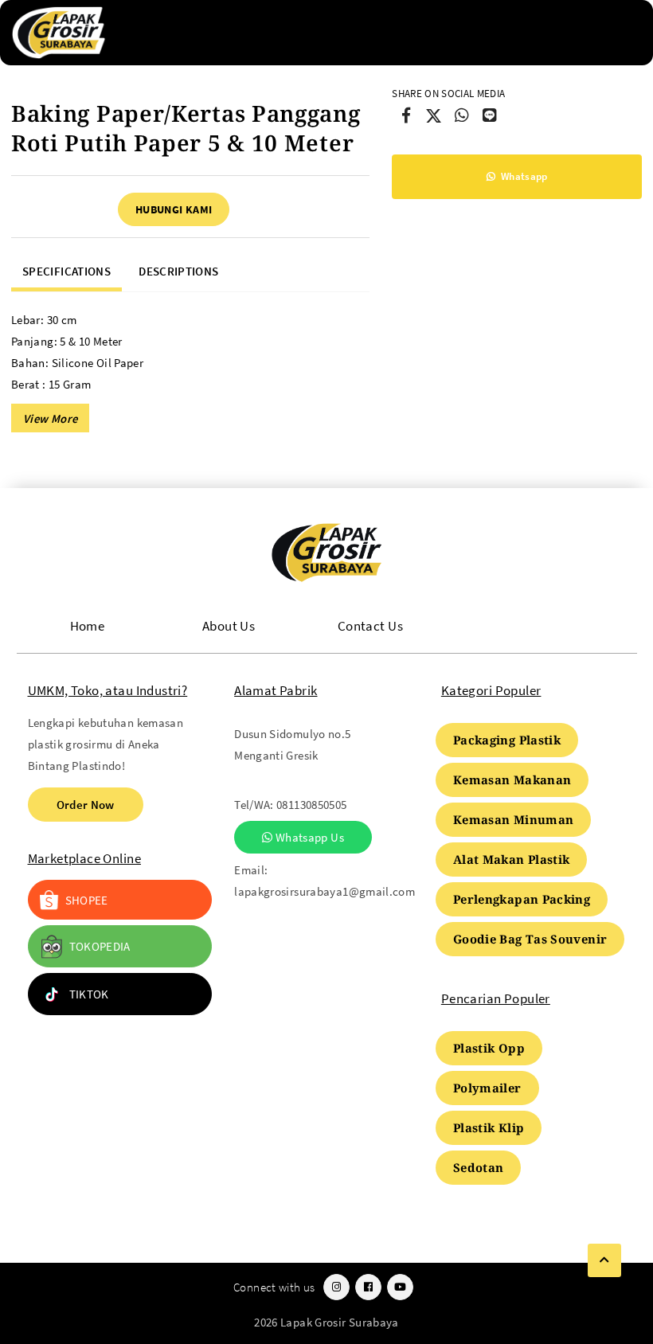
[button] (50, 418)
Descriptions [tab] (178, 271)
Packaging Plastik (507, 740)
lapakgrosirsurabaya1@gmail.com (324, 891)
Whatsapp (523, 176)
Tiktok (89, 994)
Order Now (86, 804)
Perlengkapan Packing (521, 899)
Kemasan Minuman (513, 819)
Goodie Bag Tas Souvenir (530, 939)
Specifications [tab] (66, 271)
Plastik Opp (489, 1048)
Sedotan (478, 1167)
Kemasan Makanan (512, 779)
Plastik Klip (488, 1127)
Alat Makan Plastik (511, 859)
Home (87, 626)
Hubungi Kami (173, 209)
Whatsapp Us (308, 837)
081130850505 (311, 804)
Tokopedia (100, 946)
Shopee (86, 900)
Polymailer (487, 1088)
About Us (228, 626)
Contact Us (370, 626)
